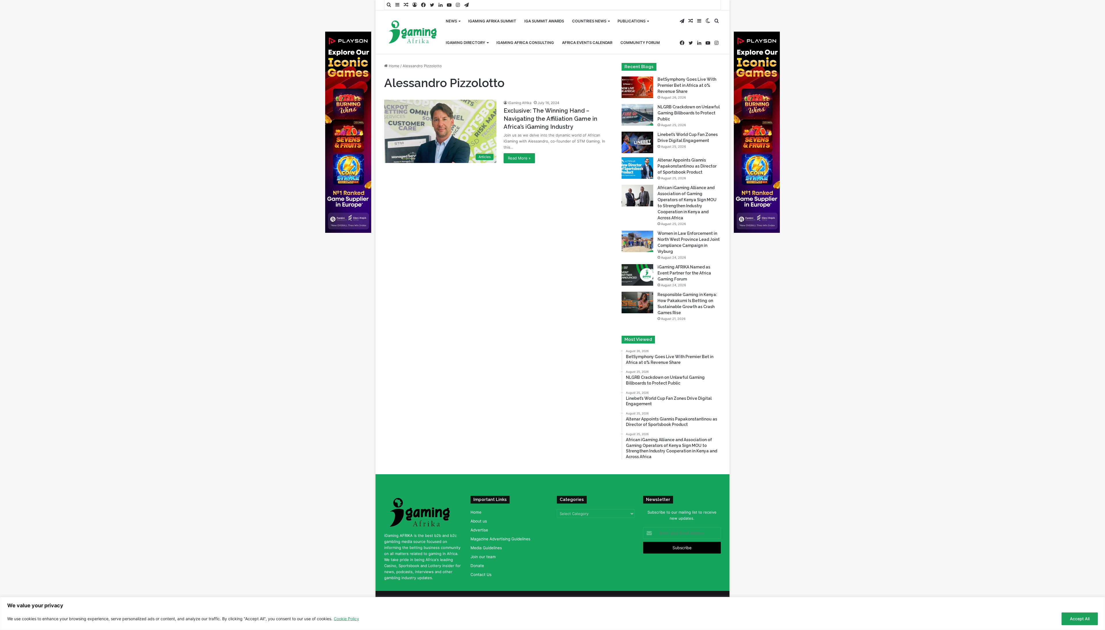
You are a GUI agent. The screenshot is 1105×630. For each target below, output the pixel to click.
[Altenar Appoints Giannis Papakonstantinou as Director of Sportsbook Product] (637, 168)
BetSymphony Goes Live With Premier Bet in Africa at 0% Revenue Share (687, 85)
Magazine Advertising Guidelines (500, 539)
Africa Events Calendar (587, 42)
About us (478, 521)
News (451, 21)
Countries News (589, 21)
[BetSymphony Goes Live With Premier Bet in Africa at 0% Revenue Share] (637, 87)
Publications (631, 21)
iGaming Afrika (519, 103)
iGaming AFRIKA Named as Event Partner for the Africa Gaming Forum (684, 273)
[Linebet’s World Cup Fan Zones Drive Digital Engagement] (637, 142)
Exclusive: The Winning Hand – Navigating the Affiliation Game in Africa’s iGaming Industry (550, 118)
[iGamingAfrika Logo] (413, 32)
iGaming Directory (465, 42)
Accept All (1079, 618)
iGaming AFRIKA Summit (492, 21)
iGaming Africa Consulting (525, 42)
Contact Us (480, 574)
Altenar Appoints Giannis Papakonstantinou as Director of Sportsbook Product (687, 166)
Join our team (483, 556)
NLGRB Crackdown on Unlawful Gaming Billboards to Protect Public (689, 113)
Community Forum (640, 42)
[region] (552, 613)
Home (393, 66)
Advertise (479, 530)
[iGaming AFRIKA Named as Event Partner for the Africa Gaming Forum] (637, 275)
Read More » (519, 158)
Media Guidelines (486, 548)
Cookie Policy (346, 618)
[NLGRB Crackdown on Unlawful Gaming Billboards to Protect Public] (637, 115)
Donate (477, 565)
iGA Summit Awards (544, 21)
